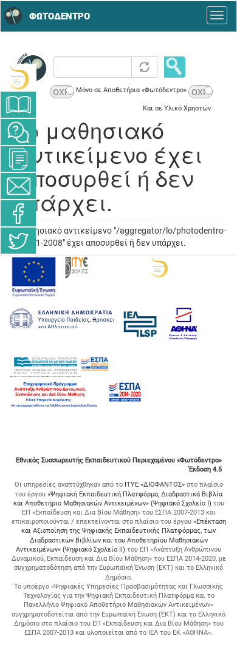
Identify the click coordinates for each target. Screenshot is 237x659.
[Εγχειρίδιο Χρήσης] (18, 104)
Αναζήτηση (174, 67)
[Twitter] (18, 240)
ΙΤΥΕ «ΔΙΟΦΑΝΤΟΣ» (155, 484)
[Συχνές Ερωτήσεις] (18, 132)
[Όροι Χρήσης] (18, 159)
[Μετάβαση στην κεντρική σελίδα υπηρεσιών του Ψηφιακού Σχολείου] (18, 77)
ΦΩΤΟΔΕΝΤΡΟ (59, 16)
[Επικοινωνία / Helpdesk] (18, 186)
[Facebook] (18, 213)
